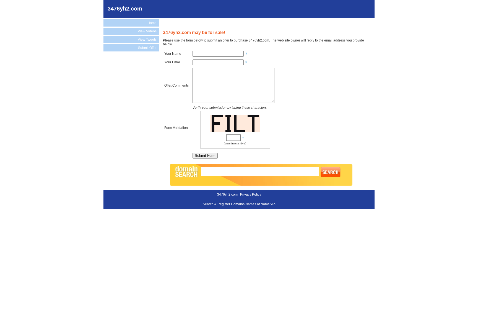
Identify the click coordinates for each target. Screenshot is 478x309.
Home (152, 23)
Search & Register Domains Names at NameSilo (239, 204)
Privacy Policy (250, 194)
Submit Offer (147, 48)
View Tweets (147, 39)
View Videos (147, 31)
